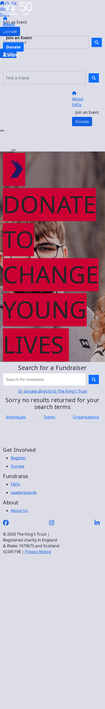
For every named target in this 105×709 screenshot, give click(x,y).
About (9, 24)
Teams (49, 417)
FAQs (8, 30)
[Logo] (17, 8)
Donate (13, 47)
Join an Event (19, 37)
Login (12, 54)
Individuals (16, 417)
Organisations (86, 417)
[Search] (94, 78)
